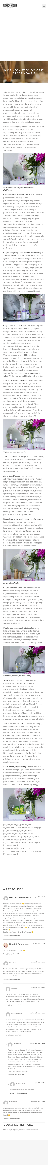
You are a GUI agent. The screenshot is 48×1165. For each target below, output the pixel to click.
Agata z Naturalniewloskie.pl (19, 897)
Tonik (5, 680)
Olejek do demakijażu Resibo (16, 587)
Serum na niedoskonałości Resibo (18, 723)
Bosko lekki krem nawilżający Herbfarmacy (22, 519)
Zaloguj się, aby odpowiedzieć (11, 935)
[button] (44, 6)
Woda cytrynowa (9, 676)
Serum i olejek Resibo (11, 583)
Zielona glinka (9, 456)
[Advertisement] (24, 36)
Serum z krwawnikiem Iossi (15, 380)
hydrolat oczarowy (24, 676)
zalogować (14, 1130)
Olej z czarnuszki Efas (12, 325)
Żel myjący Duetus (11, 476)
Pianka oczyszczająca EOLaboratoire (19, 628)
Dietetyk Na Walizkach (17, 944)
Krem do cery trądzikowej (14, 766)
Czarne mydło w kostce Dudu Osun (18, 194)
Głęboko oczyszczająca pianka (14, 452)
